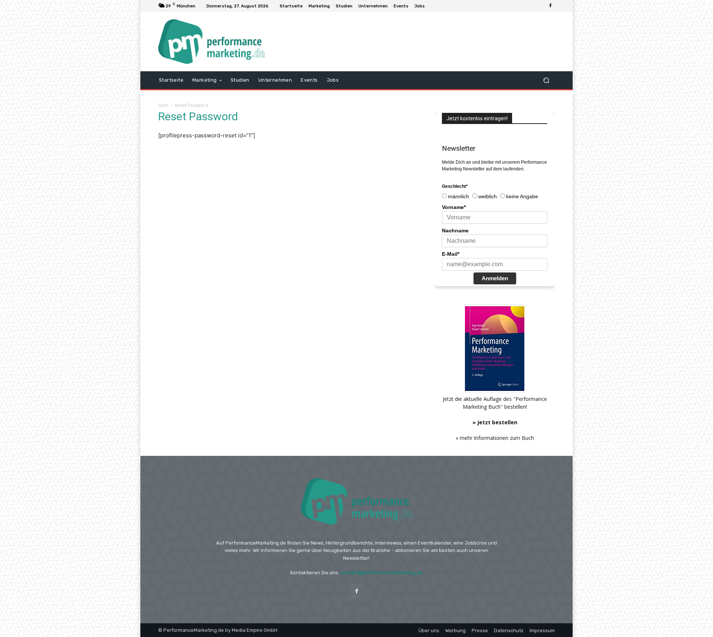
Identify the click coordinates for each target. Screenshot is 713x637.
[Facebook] (550, 5)
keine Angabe (522, 196)
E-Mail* (450, 254)
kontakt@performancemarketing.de (381, 572)
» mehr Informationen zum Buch (495, 437)
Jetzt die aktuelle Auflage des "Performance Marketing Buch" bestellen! (495, 410)
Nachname (455, 230)
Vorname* (454, 207)
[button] (546, 80)
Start (163, 105)
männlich (458, 196)
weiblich (487, 196)
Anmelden (495, 278)
